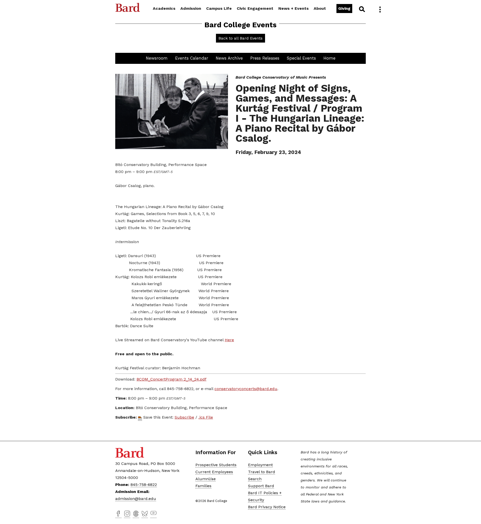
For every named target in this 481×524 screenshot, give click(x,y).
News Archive (229, 58)
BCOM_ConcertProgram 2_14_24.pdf (171, 379)
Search (361, 9)
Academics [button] (164, 8)
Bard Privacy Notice (267, 506)
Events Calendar (191, 58)
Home (329, 58)
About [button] (320, 8)
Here (229, 339)
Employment (260, 464)
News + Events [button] (293, 8)
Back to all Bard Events (240, 38)
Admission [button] (190, 8)
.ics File (205, 417)
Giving (344, 8)
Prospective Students (215, 464)
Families (203, 485)
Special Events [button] (301, 58)
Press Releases (264, 58)
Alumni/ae (205, 478)
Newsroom (157, 58)
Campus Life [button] (219, 8)
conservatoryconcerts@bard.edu (245, 388)
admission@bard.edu (135, 498)
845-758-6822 (144, 484)
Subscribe (184, 417)
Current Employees (214, 471)
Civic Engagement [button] (255, 8)
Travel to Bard (261, 471)
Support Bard (261, 485)
